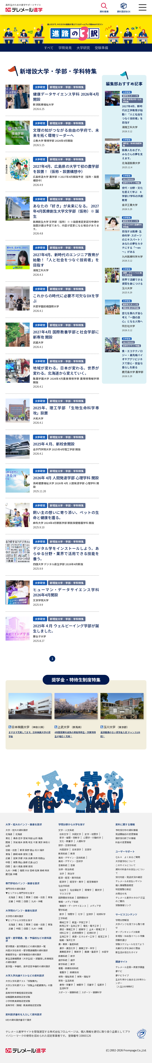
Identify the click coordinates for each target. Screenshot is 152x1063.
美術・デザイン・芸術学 (70, 861)
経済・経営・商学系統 (69, 877)
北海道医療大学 (131, 163)
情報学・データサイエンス (73, 905)
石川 (37, 850)
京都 (20, 858)
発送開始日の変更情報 (126, 834)
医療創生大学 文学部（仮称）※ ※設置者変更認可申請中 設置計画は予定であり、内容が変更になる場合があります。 (67, 225)
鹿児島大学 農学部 (132, 372)
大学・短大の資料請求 (17, 830)
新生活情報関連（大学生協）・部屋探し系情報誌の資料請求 (29, 960)
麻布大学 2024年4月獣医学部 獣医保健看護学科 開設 (63, 523)
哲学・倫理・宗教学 (70, 837)
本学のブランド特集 (131, 182)
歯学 (72, 960)
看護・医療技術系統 (68, 968)
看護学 (63, 972)
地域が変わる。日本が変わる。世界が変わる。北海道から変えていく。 (66, 370)
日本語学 (76, 849)
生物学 (89, 914)
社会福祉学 (75, 889)
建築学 (82, 929)
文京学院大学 (41, 600)
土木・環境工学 (97, 929)
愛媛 (25, 866)
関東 (8, 842)
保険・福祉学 (83, 976)
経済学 (63, 881)
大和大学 (38, 418)
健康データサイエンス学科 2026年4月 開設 (66, 96)
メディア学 (95, 905)
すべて (49, 47)
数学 (62, 914)
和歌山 (41, 858)
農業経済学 (65, 951)
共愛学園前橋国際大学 (46, 306)
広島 (30, 862)
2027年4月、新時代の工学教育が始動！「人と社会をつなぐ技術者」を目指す (132, 114)
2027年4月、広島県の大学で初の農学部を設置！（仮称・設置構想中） (66, 169)
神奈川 (46, 842)
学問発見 (65, 47)
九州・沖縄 (11, 870)
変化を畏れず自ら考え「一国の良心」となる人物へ (132, 317)
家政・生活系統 (66, 980)
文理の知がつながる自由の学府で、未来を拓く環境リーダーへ (66, 132)
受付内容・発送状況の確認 (128, 877)
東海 (8, 854)
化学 (80, 914)
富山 (32, 850)
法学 (62, 873)
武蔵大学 (38, 342)
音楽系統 (62, 865)
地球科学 (101, 914)
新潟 (22, 850)
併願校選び (121, 940)
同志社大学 (128, 326)
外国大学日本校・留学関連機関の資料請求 (27, 950)
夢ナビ (118, 971)
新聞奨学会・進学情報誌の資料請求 (23, 954)
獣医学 (77, 951)
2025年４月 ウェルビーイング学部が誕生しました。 (66, 628)
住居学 (100, 984)
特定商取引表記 (123, 889)
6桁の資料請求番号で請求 (18, 1019)
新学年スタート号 (130, 96)
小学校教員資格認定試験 (18, 1000)
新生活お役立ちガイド (126, 952)
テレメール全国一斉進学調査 (129, 967)
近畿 (8, 858)
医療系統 (62, 955)
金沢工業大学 (130, 205)
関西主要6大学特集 (131, 308)
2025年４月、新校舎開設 (54, 443)
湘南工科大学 (41, 270)
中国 (8, 862)
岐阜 (20, 854)
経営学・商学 (76, 881)
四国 (8, 866)
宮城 (25, 838)
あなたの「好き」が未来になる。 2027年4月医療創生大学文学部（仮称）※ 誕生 (66, 211)
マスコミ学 (65, 893)
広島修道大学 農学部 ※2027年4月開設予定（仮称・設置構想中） (66, 178)
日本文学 (64, 834)
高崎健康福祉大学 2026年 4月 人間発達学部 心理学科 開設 (66, 485)
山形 (35, 838)
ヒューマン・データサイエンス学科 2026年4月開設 (68, 592)
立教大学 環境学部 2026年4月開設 (53, 140)
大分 (27, 870)
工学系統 (62, 918)
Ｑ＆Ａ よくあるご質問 (127, 857)
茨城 (15, 842)
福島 (40, 838)
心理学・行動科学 (92, 837)
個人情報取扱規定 (124, 885)
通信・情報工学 (67, 929)
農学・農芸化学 (67, 948)
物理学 (71, 914)
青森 (15, 838)
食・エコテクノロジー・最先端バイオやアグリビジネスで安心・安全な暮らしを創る (132, 359)
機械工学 (64, 922)
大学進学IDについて (125, 861)
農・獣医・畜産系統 (68, 944)
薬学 (72, 964)
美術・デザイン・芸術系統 (71, 857)
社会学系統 (64, 885)
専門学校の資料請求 (16, 888)
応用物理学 (77, 932)
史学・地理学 (91, 834)
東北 (8, 838)
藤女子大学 (39, 636)
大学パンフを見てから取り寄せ (130, 925)
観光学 (98, 889)
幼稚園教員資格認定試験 (18, 996)
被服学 (80, 984)
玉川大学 (127, 288)
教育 (72, 853)
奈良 (35, 858)
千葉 (35, 842)
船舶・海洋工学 (67, 940)
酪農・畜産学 (91, 951)
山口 (35, 862)
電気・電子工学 (91, 925)
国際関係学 (82, 897)
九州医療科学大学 (132, 256)
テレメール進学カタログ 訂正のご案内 (130, 899)
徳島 (20, 866)
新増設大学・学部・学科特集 (67, 87)
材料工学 (64, 932)
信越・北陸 (11, 850)
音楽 (72, 865)
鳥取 (15, 862)
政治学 (71, 873)
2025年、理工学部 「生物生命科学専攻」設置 (66, 410)
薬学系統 (62, 964)
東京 (40, 842)
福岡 (22, 870)
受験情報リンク (123, 905)
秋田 (30, 838)
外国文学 (76, 834)
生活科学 (64, 988)
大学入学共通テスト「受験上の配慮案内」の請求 (29, 987)
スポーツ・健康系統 (68, 992)
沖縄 (15, 874)
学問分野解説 (122, 920)
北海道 (9, 834)
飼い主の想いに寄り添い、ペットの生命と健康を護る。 (66, 515)
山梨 (8, 845)
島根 (25, 862)
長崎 (42, 870)
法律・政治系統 (66, 869)
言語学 (88, 849)
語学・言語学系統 (67, 845)
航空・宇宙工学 (80, 922)
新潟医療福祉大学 (43, 104)
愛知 (25, 854)
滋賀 (15, 858)
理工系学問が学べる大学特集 (132, 100)
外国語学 (64, 849)
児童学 (90, 984)
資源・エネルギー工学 (83, 936)
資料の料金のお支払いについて (129, 871)
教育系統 (62, 853)
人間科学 (81, 841)
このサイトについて (125, 865)
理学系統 (62, 909)
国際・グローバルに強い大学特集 (132, 273)
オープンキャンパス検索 (127, 931)
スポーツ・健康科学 (92, 992)
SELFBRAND (128, 179)
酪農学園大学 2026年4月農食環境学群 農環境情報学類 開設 (66, 380)
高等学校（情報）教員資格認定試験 (23, 1005)
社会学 (63, 889)
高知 (30, 866)
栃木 (20, 842)
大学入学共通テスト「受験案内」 (22, 980)
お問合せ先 (121, 893)
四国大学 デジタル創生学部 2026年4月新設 (58, 564)
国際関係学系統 (66, 897)
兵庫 (30, 858)
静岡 (15, 854)
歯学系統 (62, 960)
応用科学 (91, 932)
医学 (72, 955)
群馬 (25, 842)
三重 (30, 854)
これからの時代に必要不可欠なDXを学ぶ (66, 298)
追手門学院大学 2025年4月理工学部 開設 (56, 449)
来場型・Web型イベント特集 (130, 935)
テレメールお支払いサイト (128, 881)
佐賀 (37, 870)
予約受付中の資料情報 (126, 830)
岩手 (20, 838)
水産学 (105, 951)
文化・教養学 (66, 841)
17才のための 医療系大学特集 (132, 225)
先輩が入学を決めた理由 (127, 948)
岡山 (20, 862)
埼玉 (30, 842)
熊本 (47, 870)
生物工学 (64, 936)
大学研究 (83, 47)
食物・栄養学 (66, 984)
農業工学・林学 (86, 948)
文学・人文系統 (66, 830)
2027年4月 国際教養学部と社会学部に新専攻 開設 (66, 334)
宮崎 (32, 870)
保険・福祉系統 (66, 976)
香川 (15, 866)
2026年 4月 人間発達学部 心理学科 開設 (66, 477)
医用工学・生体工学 (70, 925)
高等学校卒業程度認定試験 (19, 992)
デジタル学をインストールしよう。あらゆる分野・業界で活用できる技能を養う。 (66, 553)
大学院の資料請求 (14, 916)
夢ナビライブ (122, 975)
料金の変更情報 (123, 842)
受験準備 (101, 47)
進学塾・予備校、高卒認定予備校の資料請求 (28, 966)
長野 (27, 850)
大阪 (25, 858)
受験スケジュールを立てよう (129, 944)
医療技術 (74, 972)
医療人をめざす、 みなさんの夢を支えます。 (132, 154)
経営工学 (102, 936)
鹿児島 (9, 874)
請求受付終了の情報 (125, 838)
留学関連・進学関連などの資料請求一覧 (26, 946)
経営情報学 (92, 881)
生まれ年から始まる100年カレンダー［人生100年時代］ (130, 983)
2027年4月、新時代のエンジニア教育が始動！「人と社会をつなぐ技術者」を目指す (66, 260)
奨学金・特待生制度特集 (132, 144)
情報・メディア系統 (68, 901)
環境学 (88, 889)
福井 (42, 850)
